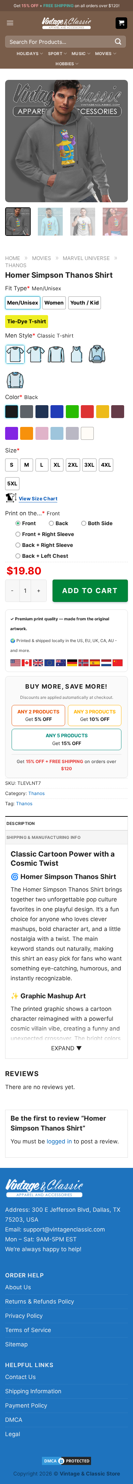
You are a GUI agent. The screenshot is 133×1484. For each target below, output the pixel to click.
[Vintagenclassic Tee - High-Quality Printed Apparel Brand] (66, 23)
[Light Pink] (42, 433)
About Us (18, 1287)
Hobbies (65, 63)
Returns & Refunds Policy (39, 1301)
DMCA (14, 1419)
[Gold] (103, 411)
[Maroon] (118, 411)
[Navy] (42, 411)
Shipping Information (33, 1391)
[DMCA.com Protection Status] (66, 1460)
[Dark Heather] (27, 411)
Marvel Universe (86, 258)
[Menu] (10, 23)
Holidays (28, 53)
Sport (55, 53)
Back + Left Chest (45, 556)
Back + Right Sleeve (47, 545)
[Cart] (122, 23)
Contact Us (20, 1377)
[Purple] (12, 433)
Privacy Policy (24, 1315)
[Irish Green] (73, 411)
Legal (12, 1434)
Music (79, 53)
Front (29, 523)
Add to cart (90, 590)
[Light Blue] (57, 433)
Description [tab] (20, 823)
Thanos (16, 265)
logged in (59, 1141)
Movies (103, 53)
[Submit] (118, 41)
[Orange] (27, 433)
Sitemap (16, 1344)
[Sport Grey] (73, 433)
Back (62, 523)
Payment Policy (26, 1405)
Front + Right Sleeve (48, 534)
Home (12, 258)
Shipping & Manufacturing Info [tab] (43, 837)
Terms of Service (28, 1330)
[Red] (88, 411)
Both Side (100, 523)
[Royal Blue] (57, 411)
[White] (88, 433)
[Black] (12, 411)
